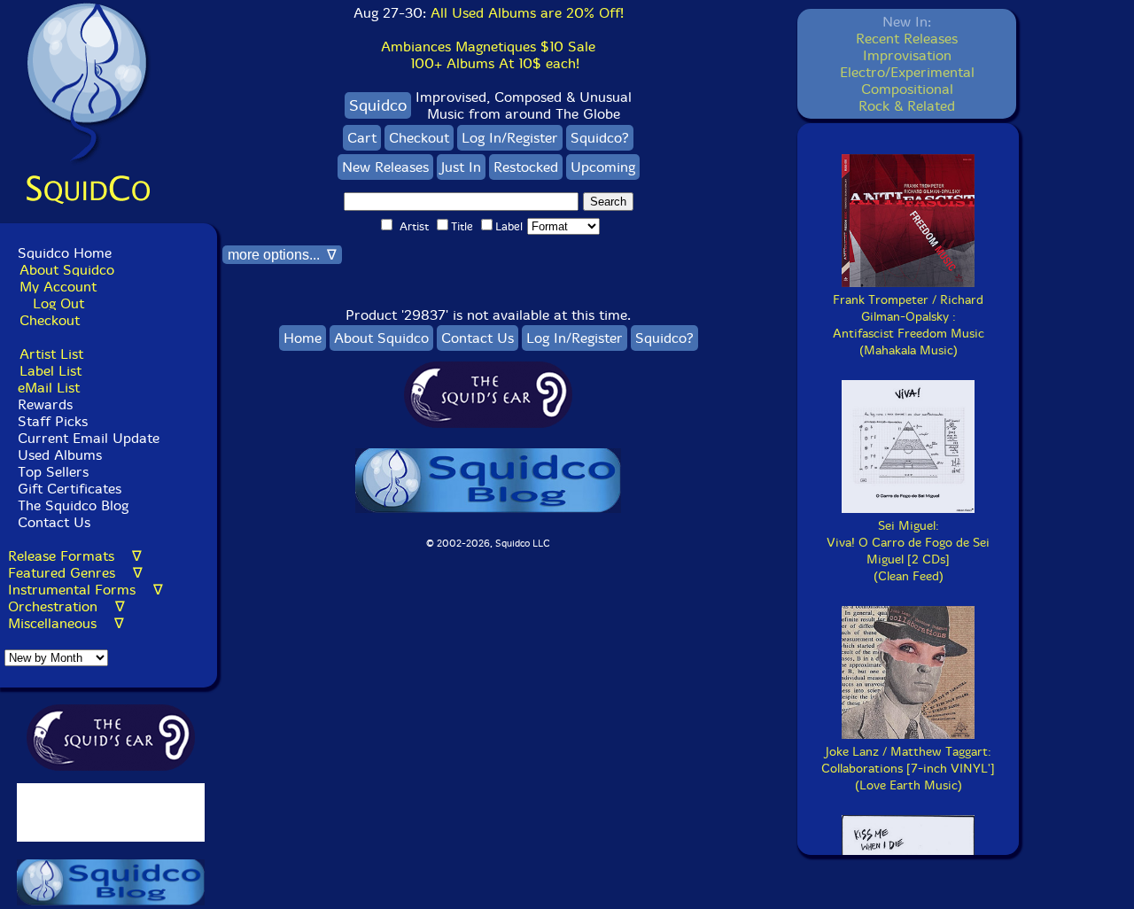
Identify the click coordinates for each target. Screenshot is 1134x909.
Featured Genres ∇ (75, 572)
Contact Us (51, 522)
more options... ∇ (282, 254)
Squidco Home (65, 253)
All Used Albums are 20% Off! (527, 12)
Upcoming (603, 167)
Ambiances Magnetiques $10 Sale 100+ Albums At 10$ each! (488, 55)
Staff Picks (53, 421)
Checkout (49, 320)
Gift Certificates (69, 488)
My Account (58, 286)
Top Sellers (53, 471)
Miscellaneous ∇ (66, 623)
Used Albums (60, 455)
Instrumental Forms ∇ (85, 589)
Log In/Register (510, 137)
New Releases (385, 167)
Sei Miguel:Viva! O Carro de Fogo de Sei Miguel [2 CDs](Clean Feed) (908, 551)
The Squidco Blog (73, 505)
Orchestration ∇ (66, 606)
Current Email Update (86, 438)
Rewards (45, 404)
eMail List (49, 387)
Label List (50, 370)
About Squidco (66, 269)
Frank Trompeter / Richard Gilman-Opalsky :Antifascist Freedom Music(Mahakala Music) (908, 325)
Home (303, 338)
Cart (362, 137)
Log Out (58, 303)
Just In (461, 167)
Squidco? (600, 137)
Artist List (51, 354)
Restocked (525, 167)
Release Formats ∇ (75, 556)
